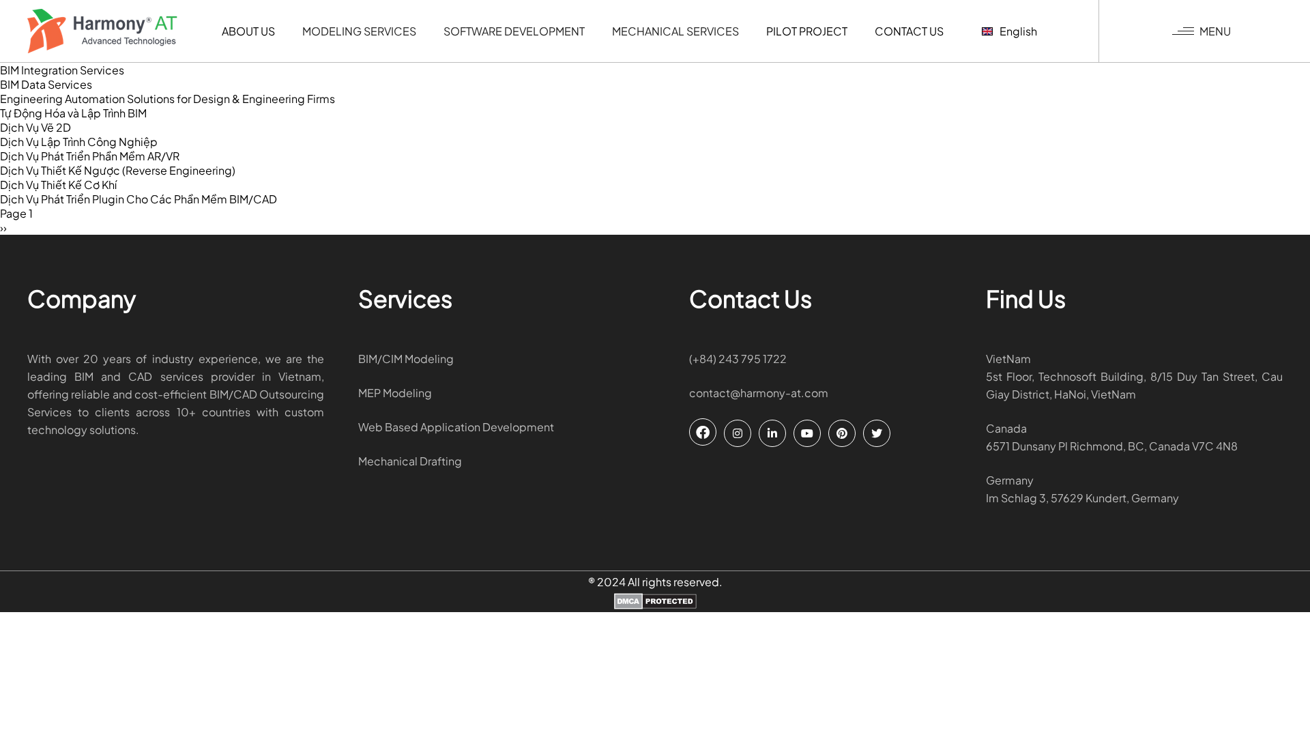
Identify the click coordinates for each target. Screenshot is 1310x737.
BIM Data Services (46, 84)
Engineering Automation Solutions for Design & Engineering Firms (167, 98)
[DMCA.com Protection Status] (655, 602)
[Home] (102, 31)
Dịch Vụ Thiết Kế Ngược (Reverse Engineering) (117, 170)
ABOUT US (248, 31)
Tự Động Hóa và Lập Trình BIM (73, 113)
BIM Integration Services (62, 70)
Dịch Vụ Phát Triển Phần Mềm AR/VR (89, 156)
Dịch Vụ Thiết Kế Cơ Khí (58, 184)
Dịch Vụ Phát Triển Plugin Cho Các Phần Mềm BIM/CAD (138, 199)
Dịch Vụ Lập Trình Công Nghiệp (79, 141)
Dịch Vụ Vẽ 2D (35, 127)
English (1018, 31)
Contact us (909, 31)
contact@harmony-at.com (758, 393)
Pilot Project (806, 31)
